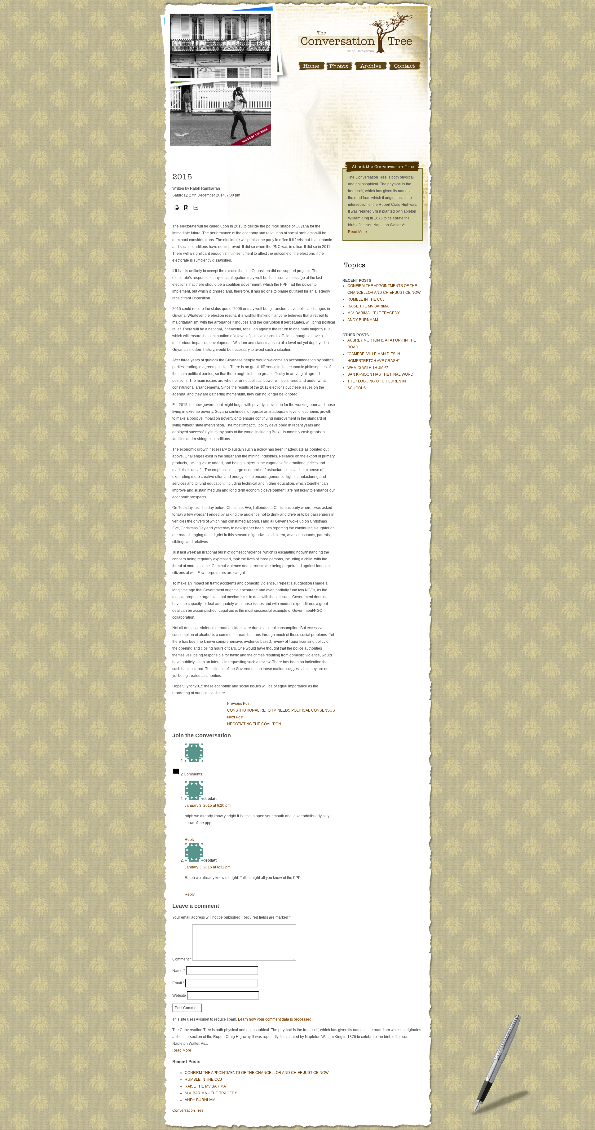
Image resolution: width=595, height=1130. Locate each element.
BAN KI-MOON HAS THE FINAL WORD (380, 374)
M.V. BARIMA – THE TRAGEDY (373, 313)
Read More (357, 232)
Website (179, 995)
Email (178, 983)
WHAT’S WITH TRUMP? (367, 367)
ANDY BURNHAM (362, 320)
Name (178, 971)
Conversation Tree (188, 1110)
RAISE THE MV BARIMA (368, 306)
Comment (181, 959)
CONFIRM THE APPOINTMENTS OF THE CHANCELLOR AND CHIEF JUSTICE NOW (256, 1072)
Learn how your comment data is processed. (275, 1019)
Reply (190, 839)
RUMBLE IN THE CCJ (366, 299)
